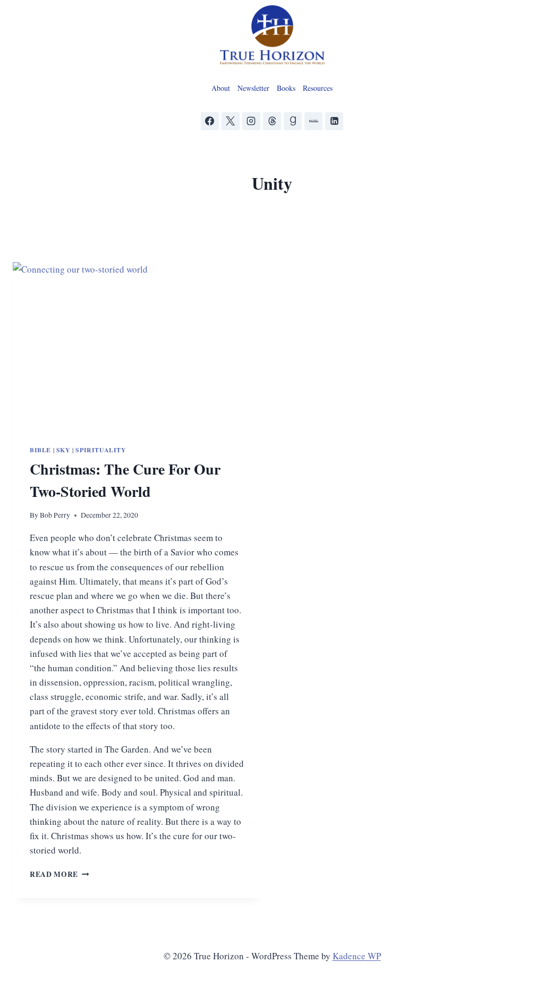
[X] (231, 121)
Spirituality (100, 449)
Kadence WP (357, 956)
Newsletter (253, 88)
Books (286, 88)
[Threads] (272, 121)
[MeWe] (313, 121)
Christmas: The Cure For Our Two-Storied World (125, 480)
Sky (63, 449)
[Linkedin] (334, 121)
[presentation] (137, 345)
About (220, 88)
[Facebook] (210, 121)
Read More (59, 874)
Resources (318, 88)
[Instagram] (251, 121)
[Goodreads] (293, 121)
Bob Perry (55, 515)
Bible (40, 449)
